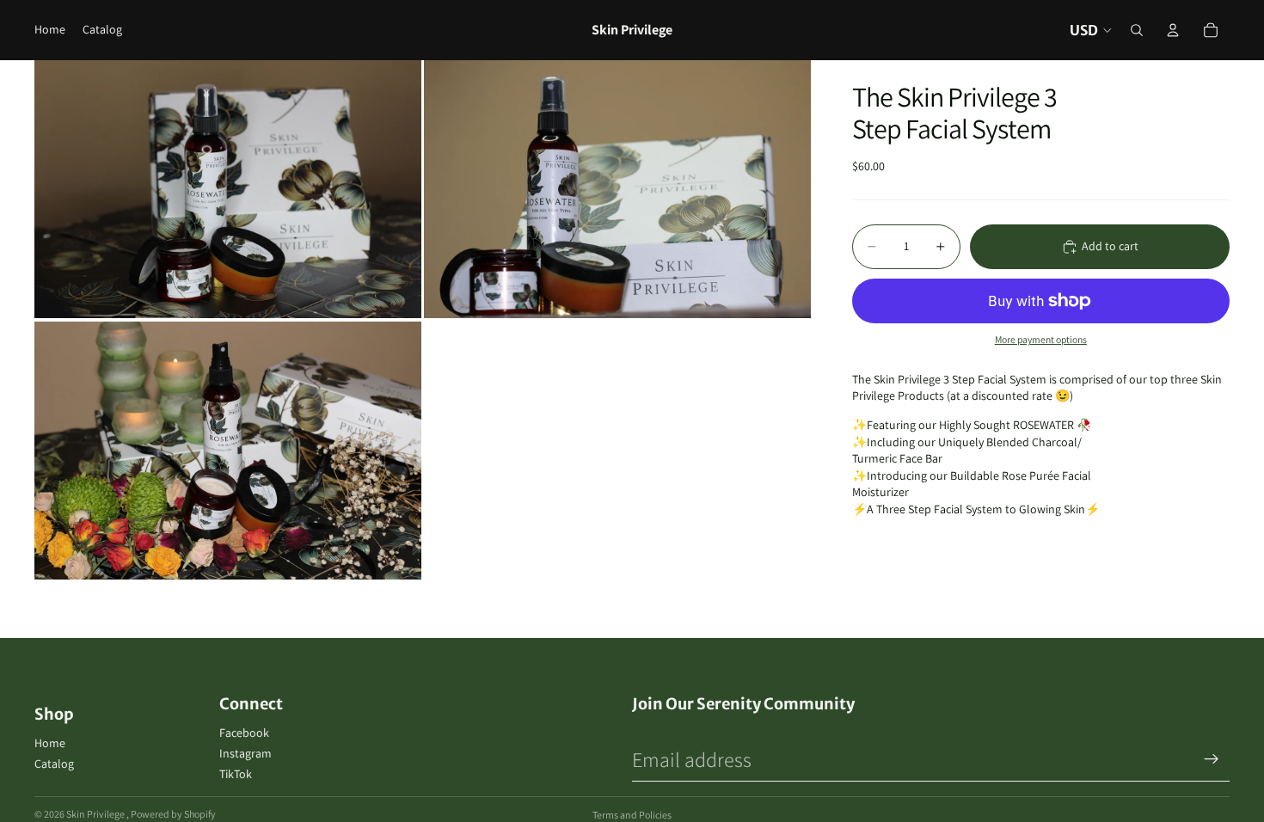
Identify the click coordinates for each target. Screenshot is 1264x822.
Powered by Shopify (173, 813)
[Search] (1137, 30)
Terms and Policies (632, 814)
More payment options (1041, 339)
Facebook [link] (244, 732)
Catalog (54, 763)
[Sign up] (1211, 759)
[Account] (1173, 30)
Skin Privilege (96, 813)
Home (49, 743)
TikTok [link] (235, 774)
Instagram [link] (245, 753)
